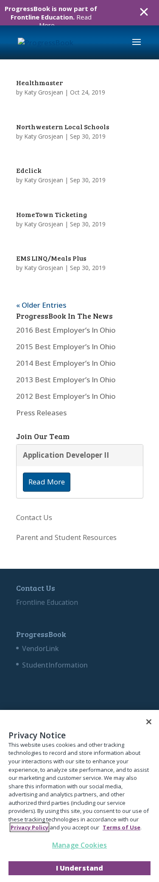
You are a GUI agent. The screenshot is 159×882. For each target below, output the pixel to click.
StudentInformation (55, 665)
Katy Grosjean (43, 92)
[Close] (148, 721)
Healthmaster (39, 82)
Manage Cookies (79, 845)
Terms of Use (121, 827)
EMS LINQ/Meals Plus (51, 257)
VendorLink (40, 648)
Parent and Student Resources (66, 537)
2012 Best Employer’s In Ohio (66, 396)
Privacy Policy (29, 827)
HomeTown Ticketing (51, 214)
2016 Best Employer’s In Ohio (66, 330)
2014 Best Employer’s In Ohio (66, 363)
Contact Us (34, 517)
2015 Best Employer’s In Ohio (66, 346)
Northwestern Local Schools (62, 126)
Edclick (29, 170)
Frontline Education (47, 602)
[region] (79, 796)
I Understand (79, 868)
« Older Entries (41, 305)
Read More (46, 482)
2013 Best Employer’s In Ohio (66, 379)
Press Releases (41, 412)
